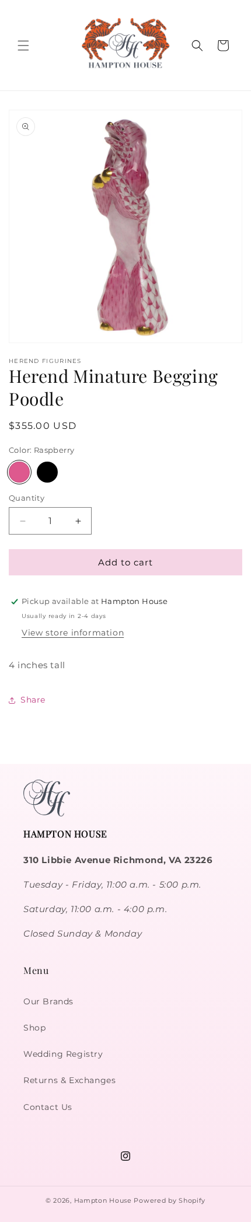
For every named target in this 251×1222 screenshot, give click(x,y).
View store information (73, 632)
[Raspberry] (19, 472)
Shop (34, 1027)
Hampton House (103, 1200)
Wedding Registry (63, 1054)
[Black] (47, 472)
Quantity (26, 497)
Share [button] (33, 699)
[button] (23, 45)
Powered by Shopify (169, 1200)
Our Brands (48, 1001)
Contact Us (47, 1107)
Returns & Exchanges (69, 1080)
